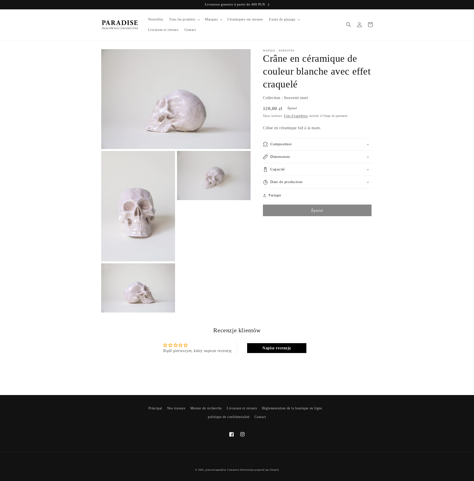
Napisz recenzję (276, 348)
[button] (184, 19)
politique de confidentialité (229, 417)
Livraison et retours (242, 408)
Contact (260, 417)
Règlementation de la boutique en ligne (292, 408)
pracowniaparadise (215, 469)
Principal (155, 408)
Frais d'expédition (296, 116)
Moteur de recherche (206, 408)
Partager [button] (275, 195)
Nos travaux (176, 408)
